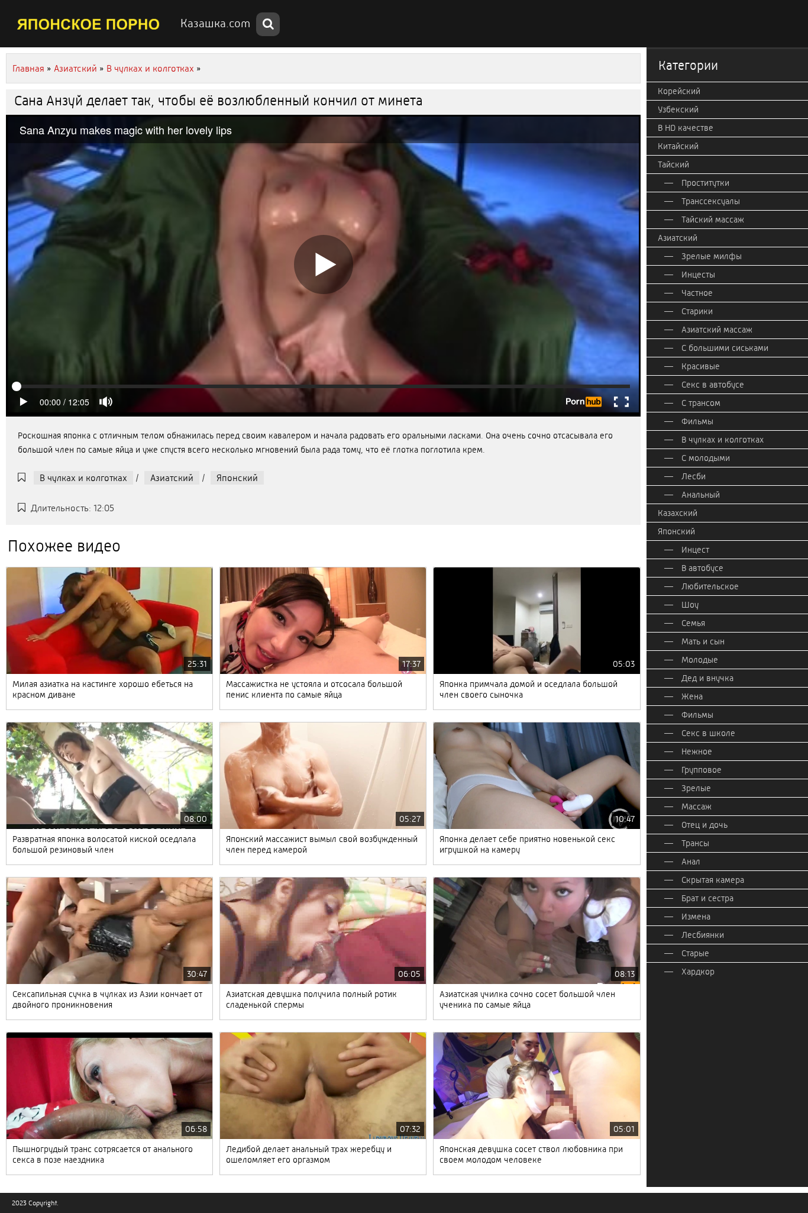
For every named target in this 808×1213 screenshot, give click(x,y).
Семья (693, 623)
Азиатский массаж (716, 329)
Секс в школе (708, 733)
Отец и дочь (704, 825)
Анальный (700, 494)
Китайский (678, 146)
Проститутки (705, 183)
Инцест (695, 549)
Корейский (679, 91)
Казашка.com (215, 23)
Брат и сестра (707, 898)
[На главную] (89, 23)
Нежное (696, 751)
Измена (695, 916)
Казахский (677, 513)
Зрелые (696, 788)
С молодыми (705, 458)
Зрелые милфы (711, 256)
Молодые (699, 659)
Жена (692, 696)
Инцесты (698, 274)
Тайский (673, 164)
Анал (690, 861)
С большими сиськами (724, 348)
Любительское (710, 586)
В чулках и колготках (83, 477)
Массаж (696, 806)
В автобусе (702, 568)
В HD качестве (685, 127)
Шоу (690, 604)
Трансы (695, 843)
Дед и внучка (707, 678)
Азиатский (171, 477)
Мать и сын (703, 641)
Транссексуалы (710, 201)
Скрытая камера (712, 880)
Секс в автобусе (712, 384)
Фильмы (697, 421)
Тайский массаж (712, 219)
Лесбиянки (702, 935)
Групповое (701, 769)
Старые (695, 953)
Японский (237, 477)
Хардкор (698, 971)
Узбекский (678, 109)
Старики (697, 311)
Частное (697, 293)
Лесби (693, 476)
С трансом (700, 403)
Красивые (700, 366)
